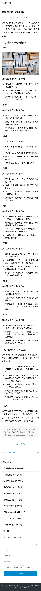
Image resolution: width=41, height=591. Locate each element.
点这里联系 (14, 432)
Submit (20, 573)
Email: (7, 556)
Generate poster (11, 452)
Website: (7, 561)
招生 (25, 17)
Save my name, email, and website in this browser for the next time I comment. (19, 566)
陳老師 (4, 17)
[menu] (37, 3)
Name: (7, 550)
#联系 (27, 588)
